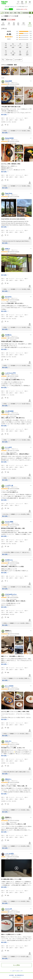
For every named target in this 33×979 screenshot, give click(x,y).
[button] (5, 71)
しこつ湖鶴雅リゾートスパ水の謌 (9, 16)
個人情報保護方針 (19, 975)
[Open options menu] (31, 81)
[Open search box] (3, 59)
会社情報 (11, 975)
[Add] (30, 16)
